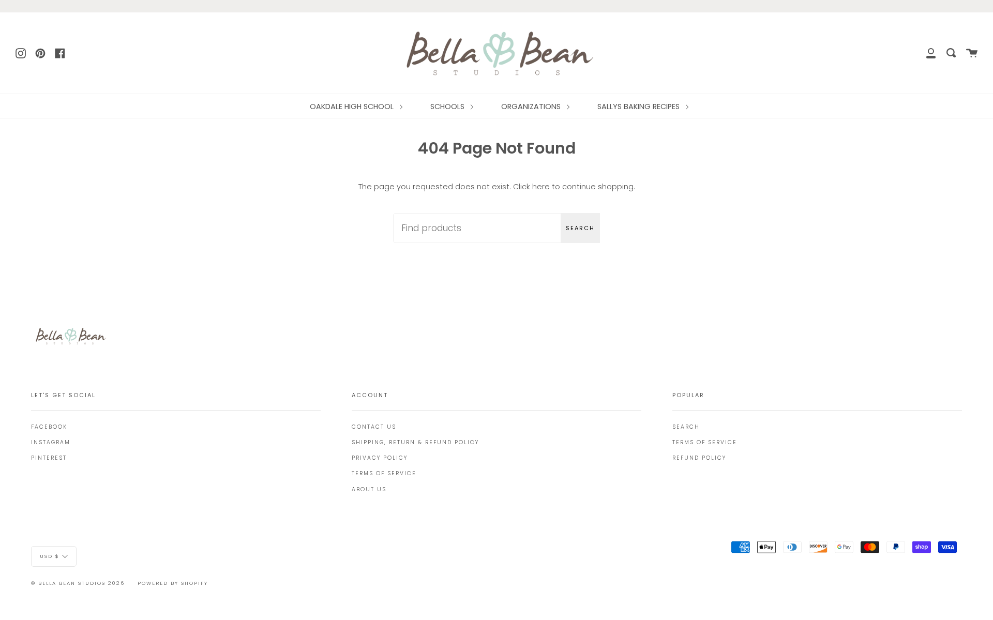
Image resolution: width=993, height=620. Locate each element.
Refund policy (699, 458)
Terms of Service (384, 473)
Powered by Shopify (173, 583)
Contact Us (374, 427)
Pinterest (49, 458)
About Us (369, 489)
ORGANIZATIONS (532, 106)
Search (580, 228)
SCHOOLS (448, 106)
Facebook (49, 427)
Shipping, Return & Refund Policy (415, 442)
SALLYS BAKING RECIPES (639, 106)
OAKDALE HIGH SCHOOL (353, 106)
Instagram (50, 442)
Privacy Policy (380, 458)
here (541, 187)
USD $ (49, 556)
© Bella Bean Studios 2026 (78, 583)
